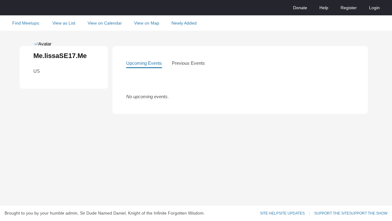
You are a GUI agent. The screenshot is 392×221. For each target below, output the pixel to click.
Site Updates (292, 213)
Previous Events (188, 63)
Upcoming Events (144, 63)
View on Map (146, 23)
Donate (300, 7)
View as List (63, 23)
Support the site (331, 213)
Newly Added (184, 23)
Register (349, 7)
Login (374, 7)
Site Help (269, 213)
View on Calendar (105, 23)
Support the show (368, 213)
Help (323, 7)
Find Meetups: (26, 23)
